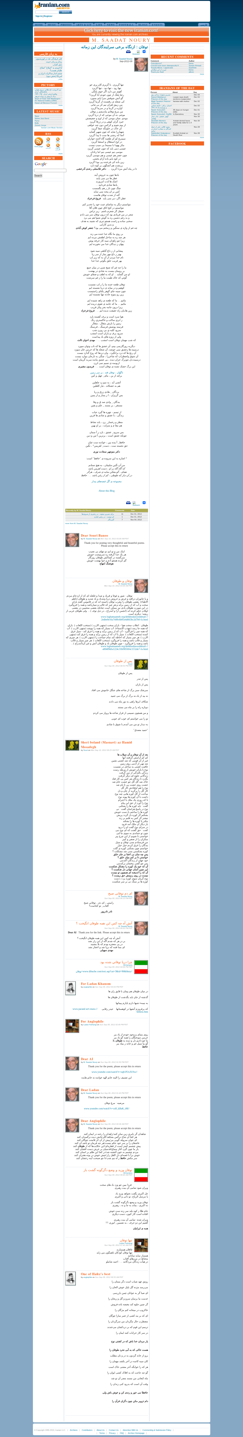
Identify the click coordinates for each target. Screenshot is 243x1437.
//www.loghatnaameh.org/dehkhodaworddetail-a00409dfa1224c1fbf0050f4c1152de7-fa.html (124, 647)
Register (48, 16)
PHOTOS (66, 24)
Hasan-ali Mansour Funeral (46, 103)
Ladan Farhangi (90, 1025)
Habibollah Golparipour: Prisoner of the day (161, 134)
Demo (191, 63)
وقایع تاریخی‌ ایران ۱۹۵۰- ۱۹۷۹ (46, 94)
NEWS (111, 24)
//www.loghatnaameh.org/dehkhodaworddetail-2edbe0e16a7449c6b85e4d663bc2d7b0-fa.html (124, 618)
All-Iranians (127, 965)
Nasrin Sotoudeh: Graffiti (161, 114)
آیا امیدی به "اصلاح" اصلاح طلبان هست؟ (51, 69)
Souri (130, 664)
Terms (102, 1433)
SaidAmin (193, 68)
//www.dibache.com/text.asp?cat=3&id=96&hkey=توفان (104, 971)
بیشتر (60, 79)
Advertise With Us (130, 1430)
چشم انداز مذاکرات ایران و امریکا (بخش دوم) (50, 74)
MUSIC (52, 24)
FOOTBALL (126, 24)
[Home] (52, 9)
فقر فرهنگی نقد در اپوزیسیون (49, 58)
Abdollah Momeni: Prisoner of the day (159, 122)
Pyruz (37, 121)
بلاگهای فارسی (57, 148)
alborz (191, 72)
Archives (74, 1430)
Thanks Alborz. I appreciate (162, 68)
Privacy (112, 1433)
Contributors (87, 1430)
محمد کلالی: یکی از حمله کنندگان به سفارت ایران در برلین (161, 129)
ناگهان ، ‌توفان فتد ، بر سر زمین (106, 372)
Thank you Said (157, 72)
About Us (101, 1430)
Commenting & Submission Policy (156, 1430)
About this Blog (107, 490)
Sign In (38, 16)
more (61, 105)
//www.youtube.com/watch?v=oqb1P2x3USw (114, 1072)
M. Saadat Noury (124, 59)
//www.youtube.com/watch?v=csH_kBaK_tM (106, 1108)
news (58, 142)
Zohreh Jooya (40, 125)
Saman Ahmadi (195, 66)
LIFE (99, 24)
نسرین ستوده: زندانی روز (160, 95)
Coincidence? (156, 63)
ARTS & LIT (84, 24)
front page (39, 146)
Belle (37, 123)
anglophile (87, 987)
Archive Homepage (136, 1433)
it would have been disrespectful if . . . (166, 66)
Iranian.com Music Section (52, 128)
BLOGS (143, 24)
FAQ (122, 1433)
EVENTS (157, 24)
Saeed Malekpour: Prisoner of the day (159, 98)
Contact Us (114, 1430)
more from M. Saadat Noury (76, 523)
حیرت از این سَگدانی (158, 70)
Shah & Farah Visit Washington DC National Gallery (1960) (47, 100)
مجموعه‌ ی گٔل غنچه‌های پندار (107, 481)
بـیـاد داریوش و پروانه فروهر (45, 96)
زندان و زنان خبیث (54, 61)
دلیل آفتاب (57, 64)
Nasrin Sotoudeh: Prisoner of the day (159, 111)
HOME (39, 24)
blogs (48, 142)
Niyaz (37, 116)
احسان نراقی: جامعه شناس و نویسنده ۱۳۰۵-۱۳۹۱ (161, 106)
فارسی (203, 24)
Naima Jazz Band (42, 118)
